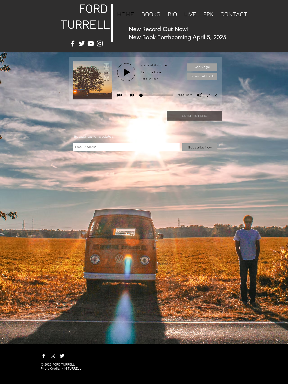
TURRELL (81, 24)
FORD (93, 8)
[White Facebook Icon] (73, 43)
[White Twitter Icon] (82, 43)
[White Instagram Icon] (100, 43)
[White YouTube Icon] (91, 43)
